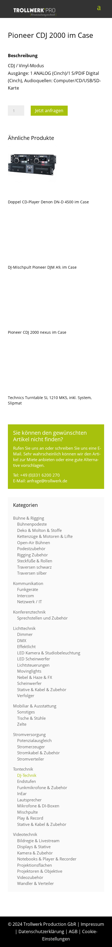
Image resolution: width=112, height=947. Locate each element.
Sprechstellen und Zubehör (42, 618)
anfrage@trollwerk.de (47, 480)
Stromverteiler (30, 759)
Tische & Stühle (31, 718)
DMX (21, 640)
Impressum (92, 924)
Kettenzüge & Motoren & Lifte (45, 536)
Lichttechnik (24, 628)
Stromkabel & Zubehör (38, 752)
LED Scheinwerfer (33, 658)
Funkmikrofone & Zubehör (42, 787)
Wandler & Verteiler (35, 883)
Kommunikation (28, 583)
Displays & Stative (34, 846)
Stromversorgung (29, 734)
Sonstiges (26, 712)
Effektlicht (26, 646)
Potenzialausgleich (34, 740)
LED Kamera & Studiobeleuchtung (48, 652)
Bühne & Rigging (28, 518)
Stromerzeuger (31, 746)
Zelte (21, 724)
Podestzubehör (31, 548)
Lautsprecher (29, 799)
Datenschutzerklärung (41, 931)
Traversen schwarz (34, 567)
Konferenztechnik (29, 612)
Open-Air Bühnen (33, 542)
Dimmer (25, 634)
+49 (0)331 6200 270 (40, 475)
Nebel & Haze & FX (34, 677)
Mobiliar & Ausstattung (34, 706)
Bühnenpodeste (32, 524)
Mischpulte (27, 812)
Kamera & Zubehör (35, 853)
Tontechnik (23, 769)
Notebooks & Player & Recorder (46, 859)
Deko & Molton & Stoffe (39, 530)
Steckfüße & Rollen (34, 560)
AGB (73, 931)
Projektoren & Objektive (39, 871)
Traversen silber (32, 573)
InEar (22, 793)
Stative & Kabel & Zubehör (41, 689)
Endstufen (26, 781)
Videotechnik (25, 834)
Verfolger (25, 695)
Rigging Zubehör (32, 554)
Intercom (25, 595)
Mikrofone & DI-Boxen (38, 805)
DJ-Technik (26, 775)
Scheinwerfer (29, 683)
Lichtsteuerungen (33, 665)
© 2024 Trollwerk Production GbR (42, 924)
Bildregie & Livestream (38, 840)
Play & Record (30, 818)
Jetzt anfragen (49, 111)
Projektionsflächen (34, 865)
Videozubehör (30, 877)
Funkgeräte (27, 589)
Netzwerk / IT (29, 601)
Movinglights (29, 671)
